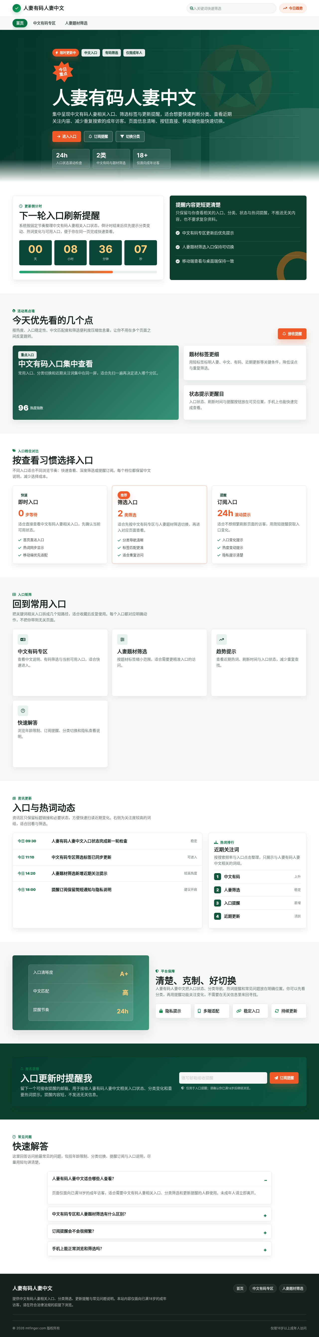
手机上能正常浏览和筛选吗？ (78, 1248)
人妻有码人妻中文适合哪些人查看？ (84, 1178)
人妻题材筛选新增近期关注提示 (79, 873)
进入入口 (69, 136)
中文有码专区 (44, 23)
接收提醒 (295, 334)
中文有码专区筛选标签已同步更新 (81, 857)
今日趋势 (296, 8)
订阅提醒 (101, 136)
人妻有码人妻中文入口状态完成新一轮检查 (89, 841)
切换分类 (133, 136)
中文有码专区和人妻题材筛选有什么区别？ (90, 1213)
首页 (20, 23)
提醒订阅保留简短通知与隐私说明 (81, 889)
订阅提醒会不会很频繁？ (74, 1231)
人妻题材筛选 (76, 23)
